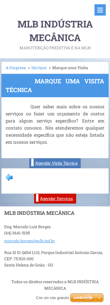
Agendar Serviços (56, 198)
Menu (100, 10)
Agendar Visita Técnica (56, 163)
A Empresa (16, 67)
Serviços (39, 67)
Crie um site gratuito (52, 298)
